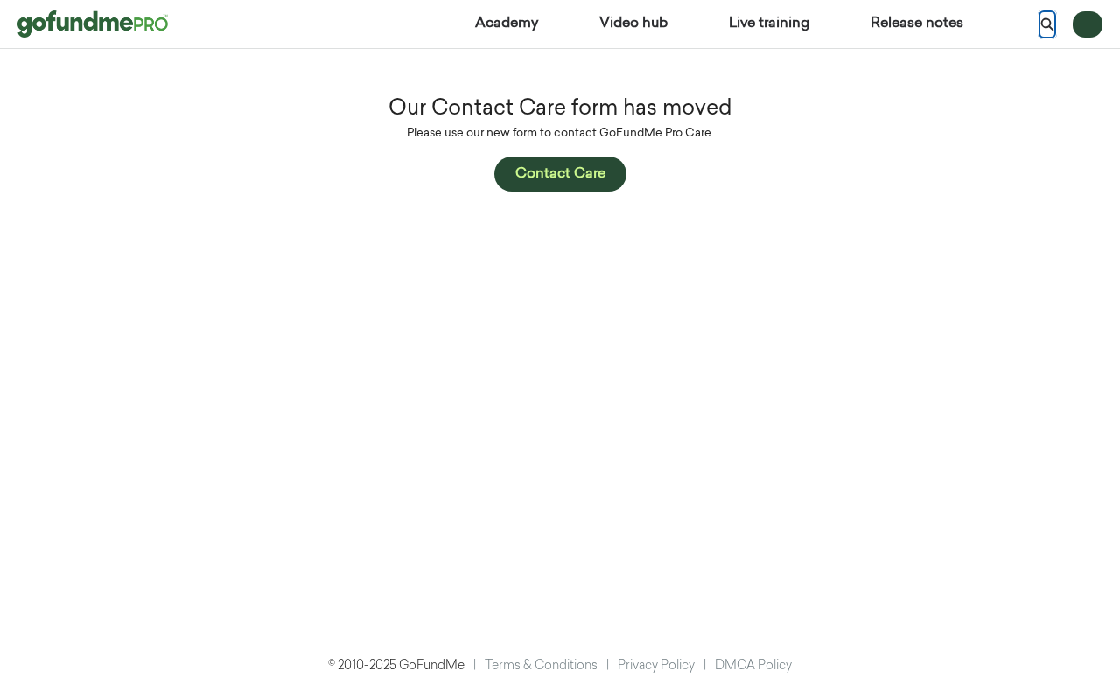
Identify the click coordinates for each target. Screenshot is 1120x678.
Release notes (917, 24)
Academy (506, 24)
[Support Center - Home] (93, 24)
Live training (769, 24)
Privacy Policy (656, 666)
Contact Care (560, 174)
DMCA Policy (753, 666)
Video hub (633, 24)
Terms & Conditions (541, 666)
